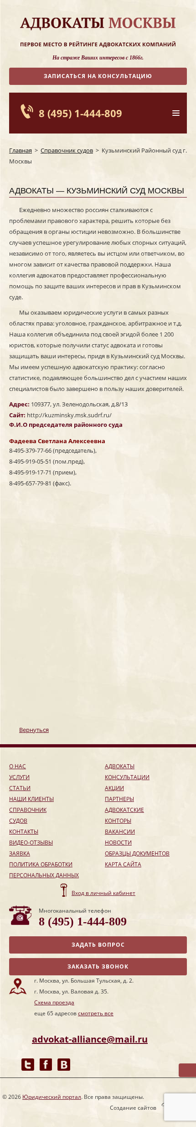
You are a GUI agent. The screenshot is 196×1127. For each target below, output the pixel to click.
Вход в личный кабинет (103, 893)
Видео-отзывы (31, 842)
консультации (127, 777)
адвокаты (119, 766)
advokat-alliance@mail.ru (90, 1039)
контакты (23, 831)
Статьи (20, 788)
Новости (118, 842)
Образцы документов (137, 853)
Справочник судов (67, 150)
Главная (20, 150)
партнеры (119, 799)
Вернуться (34, 730)
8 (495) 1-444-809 (80, 113)
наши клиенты (31, 799)
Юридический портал (51, 1097)
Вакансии (120, 831)
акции (114, 788)
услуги (19, 777)
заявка (19, 853)
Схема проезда (54, 1002)
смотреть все (95, 1013)
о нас (17, 766)
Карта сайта (123, 864)
